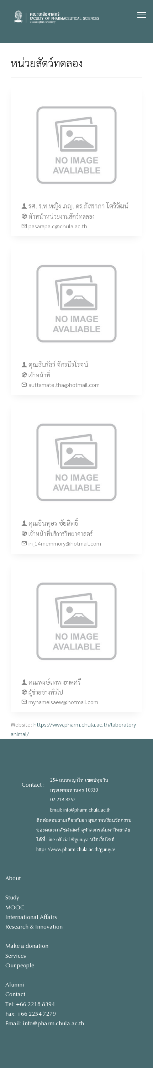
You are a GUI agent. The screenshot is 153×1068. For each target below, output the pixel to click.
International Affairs (31, 917)
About (13, 878)
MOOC (14, 907)
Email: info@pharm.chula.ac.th (80, 810)
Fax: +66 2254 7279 (30, 1013)
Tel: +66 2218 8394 (30, 1004)
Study (12, 897)
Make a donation (26, 945)
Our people (19, 965)
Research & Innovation (34, 926)
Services (15, 955)
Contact (15, 994)
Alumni (14, 984)
